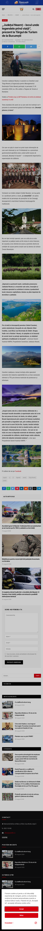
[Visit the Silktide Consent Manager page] (35, 922)
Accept (21, 909)
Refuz (21, 915)
